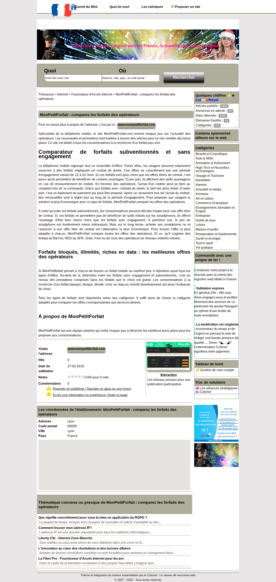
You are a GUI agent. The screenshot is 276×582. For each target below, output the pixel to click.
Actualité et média (208, 189)
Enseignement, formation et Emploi (215, 209)
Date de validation (45, 368)
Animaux (202, 194)
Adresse (44, 421)
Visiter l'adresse (45, 351)
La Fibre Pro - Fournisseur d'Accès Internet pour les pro (81, 558)
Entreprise (203, 215)
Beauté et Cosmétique (212, 154)
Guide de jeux (206, 220)
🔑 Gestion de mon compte (214, 370)
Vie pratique (204, 247)
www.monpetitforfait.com (136, 124)
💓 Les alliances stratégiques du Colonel (216, 390)
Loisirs (200, 224)
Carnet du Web (86, 6)
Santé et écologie (208, 238)
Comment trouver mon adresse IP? (65, 528)
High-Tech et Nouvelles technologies (212, 169)
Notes (42, 377)
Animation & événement (213, 163)
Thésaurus (46, 94)
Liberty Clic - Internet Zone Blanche (65, 538)
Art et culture (205, 198)
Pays (42, 436)
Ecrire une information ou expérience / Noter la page (90, 395)
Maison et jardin (207, 229)
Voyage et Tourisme (210, 175)
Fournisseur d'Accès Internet (91, 94)
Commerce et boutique (212, 203)
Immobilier (203, 180)
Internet (201, 184)
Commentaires (49, 383)
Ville (41, 431)
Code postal (47, 426)
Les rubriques (152, 6)
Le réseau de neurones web (177, 575)
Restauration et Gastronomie (216, 234)
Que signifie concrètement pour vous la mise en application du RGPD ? (92, 517)
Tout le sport (204, 243)
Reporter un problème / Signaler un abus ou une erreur (92, 388)
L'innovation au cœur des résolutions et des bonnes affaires (84, 548)
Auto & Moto (204, 158)
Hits (41, 360)
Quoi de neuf (119, 6)
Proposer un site (187, 6)
